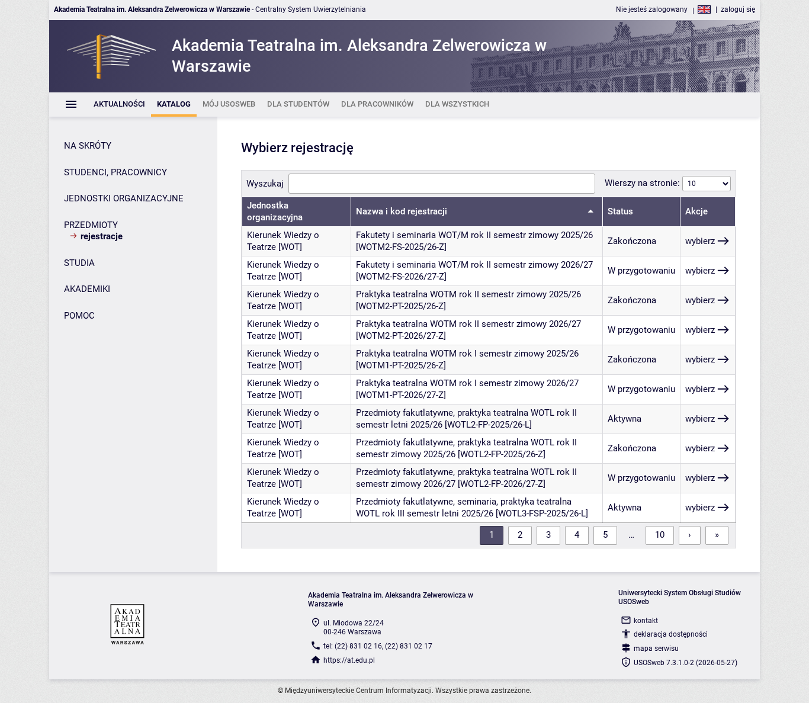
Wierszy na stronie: (643, 183)
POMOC (79, 315)
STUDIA (79, 263)
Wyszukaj (265, 183)
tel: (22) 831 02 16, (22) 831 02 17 (377, 646)
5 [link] (605, 534)
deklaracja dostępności (671, 634)
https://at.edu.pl (349, 660)
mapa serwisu (656, 648)
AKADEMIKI (87, 289)
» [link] (717, 534)
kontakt (646, 621)
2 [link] (520, 534)
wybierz (700, 241)
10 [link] (659, 534)
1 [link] (491, 534)
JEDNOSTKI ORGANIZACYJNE (124, 198)
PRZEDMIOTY (91, 225)
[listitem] (119, 104)
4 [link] (576, 534)
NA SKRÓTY (87, 145)
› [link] (689, 534)
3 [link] (548, 534)
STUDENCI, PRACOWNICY (115, 172)
